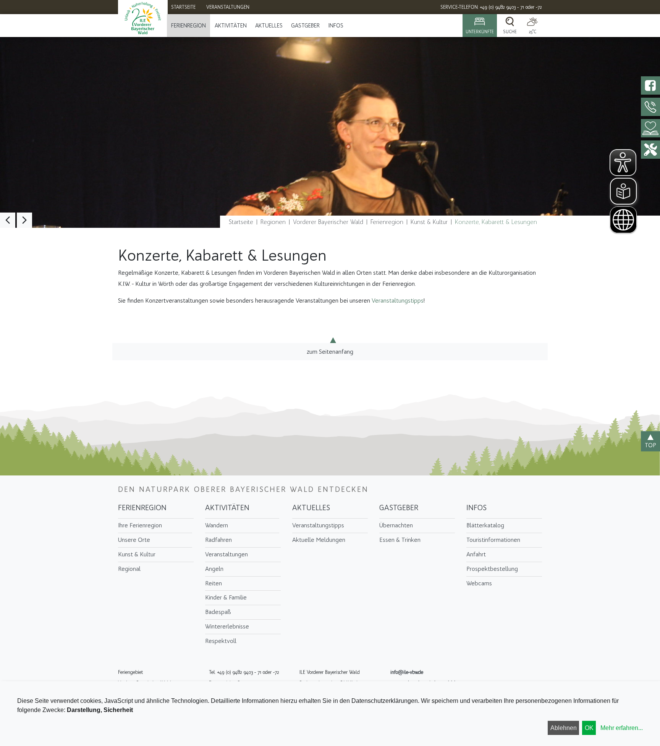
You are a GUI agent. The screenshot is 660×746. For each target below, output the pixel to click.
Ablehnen (563, 728)
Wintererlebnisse (227, 626)
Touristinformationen (493, 539)
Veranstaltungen (226, 554)
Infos (335, 25)
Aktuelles (269, 25)
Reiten (213, 583)
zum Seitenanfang (330, 351)
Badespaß (218, 611)
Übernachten (396, 525)
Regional (129, 568)
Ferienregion (188, 25)
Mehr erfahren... (621, 728)
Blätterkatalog (485, 525)
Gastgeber (305, 25)
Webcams (479, 583)
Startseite (241, 222)
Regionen (273, 222)
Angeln (214, 568)
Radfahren (218, 539)
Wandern (216, 525)
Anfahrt (476, 554)
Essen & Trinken (400, 539)
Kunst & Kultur (429, 222)
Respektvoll (220, 640)
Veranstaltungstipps (398, 300)
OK (589, 728)
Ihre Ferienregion (140, 525)
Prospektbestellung (492, 568)
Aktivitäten (231, 25)
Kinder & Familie (226, 597)
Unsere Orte (134, 539)
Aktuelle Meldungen (318, 539)
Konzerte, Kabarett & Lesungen (496, 222)
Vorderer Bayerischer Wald (328, 222)
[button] (7, 220)
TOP (650, 445)
